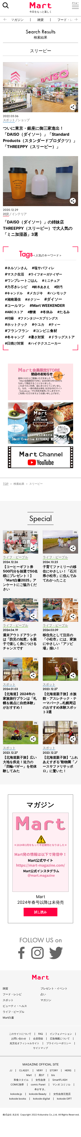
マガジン (17, 19)
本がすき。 (40, 1089)
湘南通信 (14, 299)
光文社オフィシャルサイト (24, 1043)
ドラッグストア (63, 337)
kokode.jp (16, 1094)
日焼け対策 (15, 343)
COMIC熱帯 (17, 1084)
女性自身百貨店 (62, 1094)
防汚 (59, 287)
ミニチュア (52, 280)
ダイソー (54, 299)
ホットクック (17, 324)
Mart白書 (8, 1017)
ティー (55, 324)
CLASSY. (24, 1070)
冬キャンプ (15, 337)
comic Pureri (38, 1084)
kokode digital (41, 1099)
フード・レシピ (12, 994)
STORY (54, 1070)
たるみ (65, 312)
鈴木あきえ (42, 287)
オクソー (33, 299)
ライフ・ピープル (13, 1011)
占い (43, 994)
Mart (29, 1075)
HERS (68, 1070)
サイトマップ (40, 1048)
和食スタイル (21, 1080)
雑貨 (40, 19)
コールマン (16, 305)
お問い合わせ (18, 1038)
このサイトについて (20, 1034)
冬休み (48, 312)
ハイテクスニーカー (46, 343)
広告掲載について (60, 1038)
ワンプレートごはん (22, 281)
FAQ (40, 1034)
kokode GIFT (64, 1099)
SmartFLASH (59, 1080)
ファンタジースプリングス (39, 318)
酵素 (33, 312)
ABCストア (15, 312)
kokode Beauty (37, 1094)
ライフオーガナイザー (46, 274)
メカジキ (36, 293)
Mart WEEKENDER (48, 305)
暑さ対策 (37, 337)
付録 (10, 318)
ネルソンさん (17, 268)
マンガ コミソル (61, 1084)
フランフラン (18, 331)
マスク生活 (15, 274)
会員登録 (38, 1038)
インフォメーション (61, 1034)
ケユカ (39, 324)
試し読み (40, 912)
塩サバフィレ (44, 268)
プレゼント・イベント (54, 988)
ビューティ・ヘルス (15, 1006)
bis (53, 1075)
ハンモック (58, 293)
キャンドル (15, 293)
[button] (3, 19)
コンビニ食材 (46, 331)
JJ (10, 1070)
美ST (41, 1075)
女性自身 (40, 1080)
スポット (8, 1000)
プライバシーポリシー (58, 1043)
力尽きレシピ (17, 287)
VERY (39, 1070)
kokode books (17, 1099)
